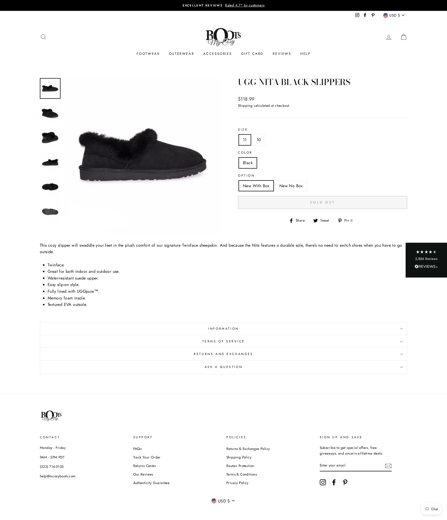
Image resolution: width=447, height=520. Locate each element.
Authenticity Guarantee (151, 482)
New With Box (256, 186)
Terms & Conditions (241, 474)
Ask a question (223, 367)
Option (246, 175)
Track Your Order (147, 457)
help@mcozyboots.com (58, 476)
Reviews (282, 53)
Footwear (148, 53)
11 (245, 140)
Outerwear (181, 53)
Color (245, 152)
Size (243, 129)
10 (259, 140)
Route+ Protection (240, 465)
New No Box (291, 186)
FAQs (137, 448)
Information (223, 328)
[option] (223, 5)
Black (248, 163)
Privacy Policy (237, 482)
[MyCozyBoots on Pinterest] (345, 482)
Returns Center (145, 465)
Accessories (217, 53)
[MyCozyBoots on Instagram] (323, 482)
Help (305, 53)
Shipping (245, 105)
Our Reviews (143, 474)
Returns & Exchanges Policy (248, 448)
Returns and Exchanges (223, 354)
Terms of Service (223, 341)
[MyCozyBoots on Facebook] (334, 482)
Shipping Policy (238, 457)
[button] (426, 260)
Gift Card (252, 53)
